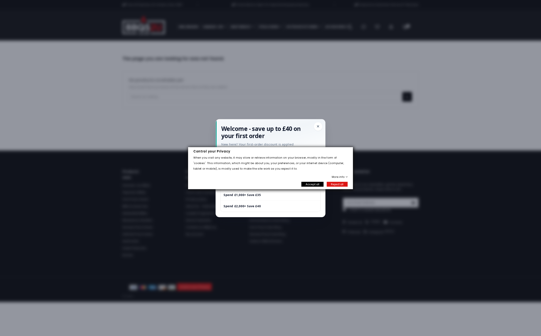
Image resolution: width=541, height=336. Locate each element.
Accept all (312, 184)
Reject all (337, 184)
